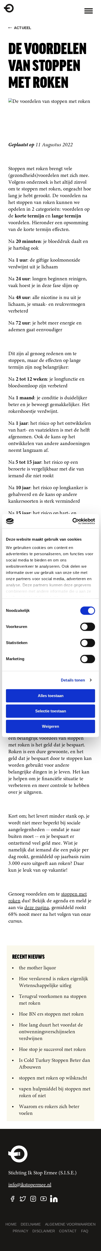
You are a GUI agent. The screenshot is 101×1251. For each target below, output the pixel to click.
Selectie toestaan (50, 711)
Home (11, 1224)
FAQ (85, 1231)
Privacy (20, 1231)
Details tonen (73, 680)
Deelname (31, 1224)
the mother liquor (37, 968)
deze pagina (36, 907)
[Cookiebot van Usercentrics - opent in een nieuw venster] (72, 521)
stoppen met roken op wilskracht (53, 1078)
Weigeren (50, 726)
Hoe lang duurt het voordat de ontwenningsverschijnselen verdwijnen (51, 1032)
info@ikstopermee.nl (29, 1185)
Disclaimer (43, 1231)
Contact (68, 1231)
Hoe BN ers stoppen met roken (51, 1014)
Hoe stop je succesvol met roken (52, 1049)
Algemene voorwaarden (70, 1224)
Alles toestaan (50, 695)
